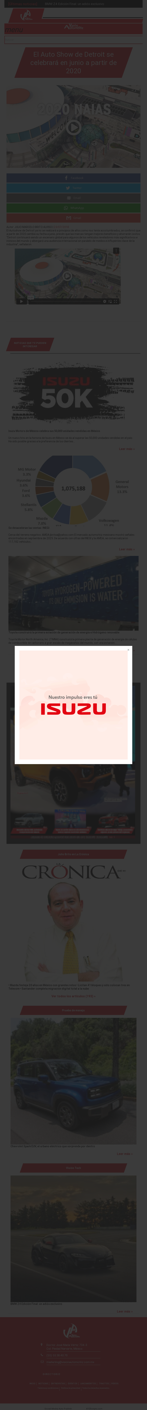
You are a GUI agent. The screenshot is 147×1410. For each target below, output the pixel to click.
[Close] (128, 650)
